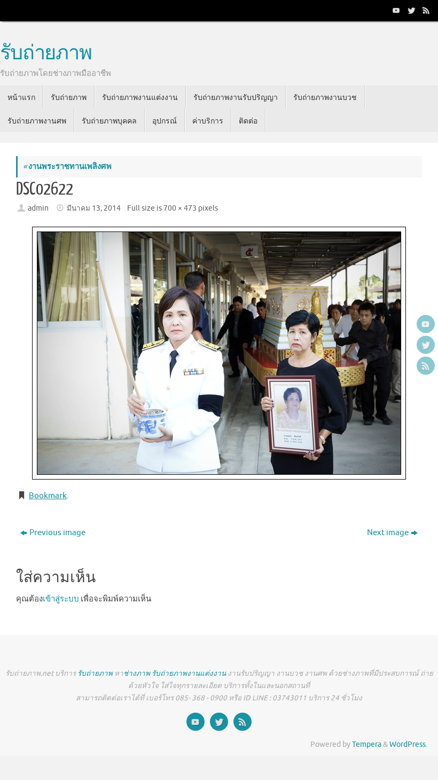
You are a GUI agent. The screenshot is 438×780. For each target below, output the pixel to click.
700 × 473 (180, 208)
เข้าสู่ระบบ (61, 599)
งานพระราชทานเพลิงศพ (67, 166)
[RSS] (425, 10)
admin (38, 208)
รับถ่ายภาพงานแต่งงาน (189, 673)
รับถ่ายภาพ (46, 53)
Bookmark (48, 496)
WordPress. (408, 744)
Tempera (366, 744)
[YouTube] (395, 10)
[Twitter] (410, 10)
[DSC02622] (219, 353)
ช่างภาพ (136, 673)
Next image (388, 533)
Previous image (57, 533)
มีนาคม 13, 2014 (94, 208)
